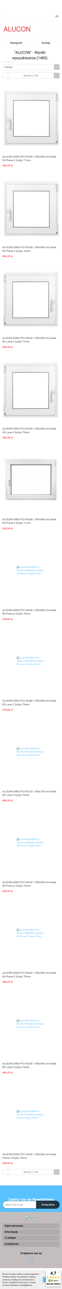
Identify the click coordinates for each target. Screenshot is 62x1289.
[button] (31, 1226)
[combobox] (31, 67)
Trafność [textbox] (8, 67)
